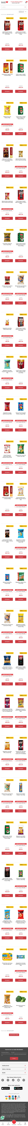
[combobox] (14, 7)
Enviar (14, 1058)
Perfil (25, 1124)
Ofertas (8, 1124)
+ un (7, 53)
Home (3, 1124)
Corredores (14, 1124)
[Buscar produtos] (25, 7)
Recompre (20, 1124)
